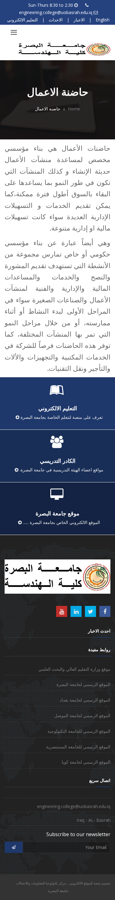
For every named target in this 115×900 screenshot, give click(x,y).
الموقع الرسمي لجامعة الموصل (82, 715)
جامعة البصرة (58, 890)
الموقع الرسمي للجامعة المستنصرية (78, 747)
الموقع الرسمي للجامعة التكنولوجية (79, 731)
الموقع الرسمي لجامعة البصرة (83, 684)
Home (74, 109)
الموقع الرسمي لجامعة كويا (86, 762)
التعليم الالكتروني (22, 20)
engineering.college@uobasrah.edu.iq (55, 12)
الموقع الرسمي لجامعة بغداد (85, 700)
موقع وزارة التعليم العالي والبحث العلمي (74, 669)
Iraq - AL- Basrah (93, 820)
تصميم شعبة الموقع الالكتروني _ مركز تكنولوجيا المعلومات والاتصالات (63, 883)
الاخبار (79, 20)
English (102, 20)
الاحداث (56, 20)
